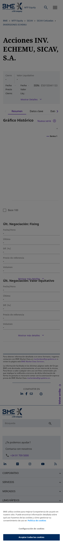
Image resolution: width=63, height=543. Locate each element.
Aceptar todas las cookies (31, 537)
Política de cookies (37, 520)
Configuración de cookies (31, 528)
